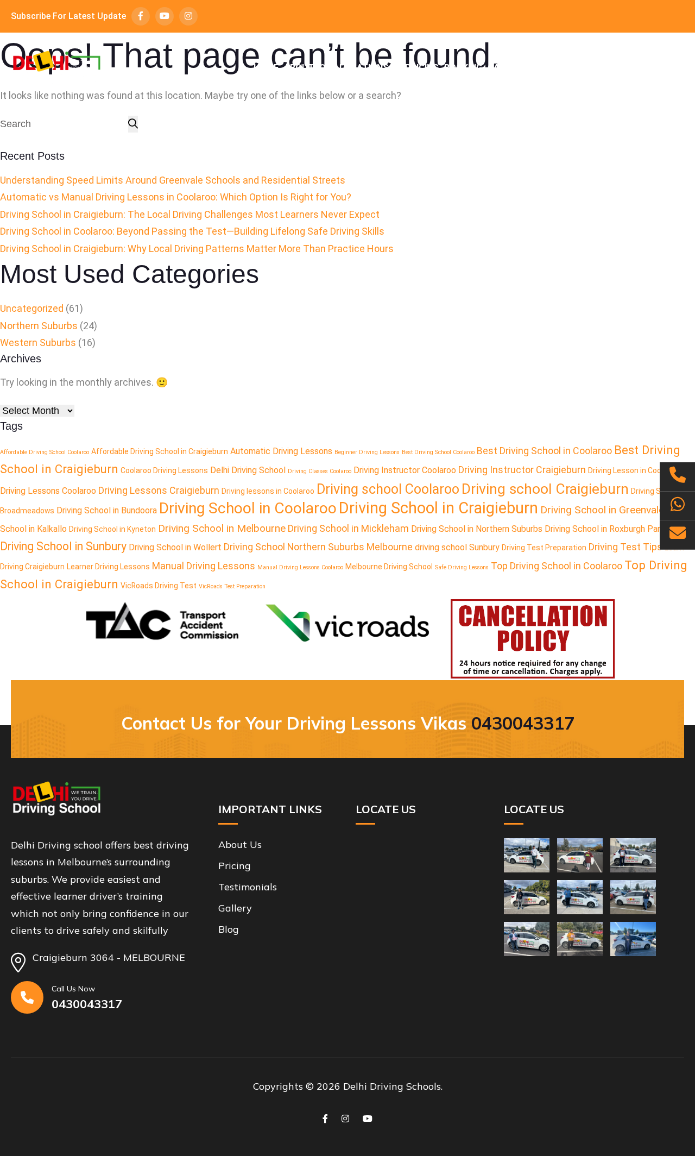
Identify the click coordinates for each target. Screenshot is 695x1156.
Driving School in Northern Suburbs (476, 529)
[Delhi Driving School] (57, 68)
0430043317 (522, 723)
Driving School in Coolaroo (248, 508)
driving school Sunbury (457, 547)
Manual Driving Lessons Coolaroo (300, 567)
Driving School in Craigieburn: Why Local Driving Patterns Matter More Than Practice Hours (197, 248)
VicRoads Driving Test (159, 585)
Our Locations (354, 67)
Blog (611, 67)
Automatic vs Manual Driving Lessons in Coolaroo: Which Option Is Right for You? (175, 197)
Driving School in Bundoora (106, 510)
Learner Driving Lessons (108, 566)
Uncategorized (32, 308)
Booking (463, 67)
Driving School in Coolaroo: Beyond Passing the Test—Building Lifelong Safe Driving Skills (192, 231)
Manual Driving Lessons (203, 565)
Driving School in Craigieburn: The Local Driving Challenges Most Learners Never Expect (190, 214)
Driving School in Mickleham (348, 528)
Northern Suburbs (39, 325)
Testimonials (562, 67)
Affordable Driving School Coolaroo (44, 452)
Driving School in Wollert (175, 547)
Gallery (506, 67)
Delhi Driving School (248, 470)
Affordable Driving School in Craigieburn (159, 451)
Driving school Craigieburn (545, 488)
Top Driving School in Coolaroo (556, 565)
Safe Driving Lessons (462, 567)
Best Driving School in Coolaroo (544, 450)
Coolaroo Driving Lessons (164, 470)
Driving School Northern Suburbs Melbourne (318, 546)
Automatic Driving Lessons (281, 451)
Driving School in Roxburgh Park (605, 529)
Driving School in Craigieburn (438, 508)
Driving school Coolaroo (388, 489)
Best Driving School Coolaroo (438, 452)
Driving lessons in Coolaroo (268, 491)
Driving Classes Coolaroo (319, 471)
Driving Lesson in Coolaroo (633, 470)
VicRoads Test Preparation (232, 586)
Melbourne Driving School (389, 566)
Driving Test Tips (625, 546)
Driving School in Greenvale (602, 510)
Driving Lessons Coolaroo (48, 491)
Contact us (656, 67)
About (299, 67)
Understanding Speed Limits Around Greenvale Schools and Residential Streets (172, 180)
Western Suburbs (38, 342)
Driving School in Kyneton (112, 529)
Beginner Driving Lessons (367, 452)
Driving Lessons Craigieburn (158, 490)
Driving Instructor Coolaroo (404, 470)
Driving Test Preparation (544, 547)
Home (266, 67)
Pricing (422, 67)
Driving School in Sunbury (63, 546)
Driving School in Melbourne (222, 528)
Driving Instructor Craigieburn (522, 469)
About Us (240, 844)
